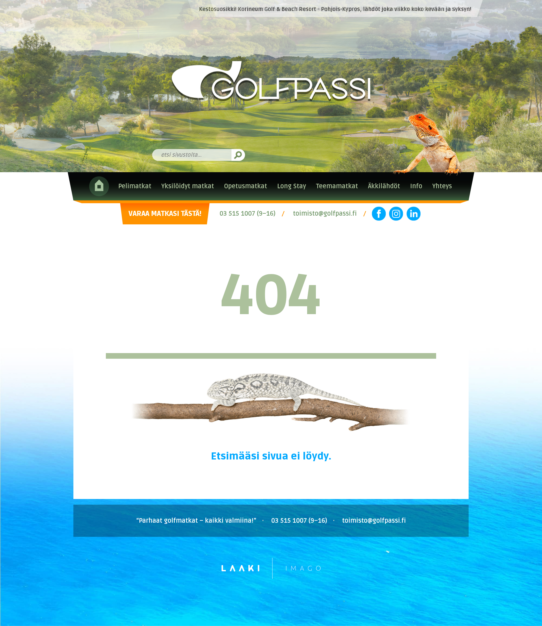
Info (416, 186)
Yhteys (442, 186)
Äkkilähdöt (384, 186)
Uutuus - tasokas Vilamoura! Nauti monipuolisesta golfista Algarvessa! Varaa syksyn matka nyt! (346, 9)
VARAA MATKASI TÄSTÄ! (164, 213)
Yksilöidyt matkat (187, 186)
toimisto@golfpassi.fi (325, 214)
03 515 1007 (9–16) (248, 214)
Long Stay (291, 186)
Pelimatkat (134, 186)
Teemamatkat (337, 186)
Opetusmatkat (245, 186)
